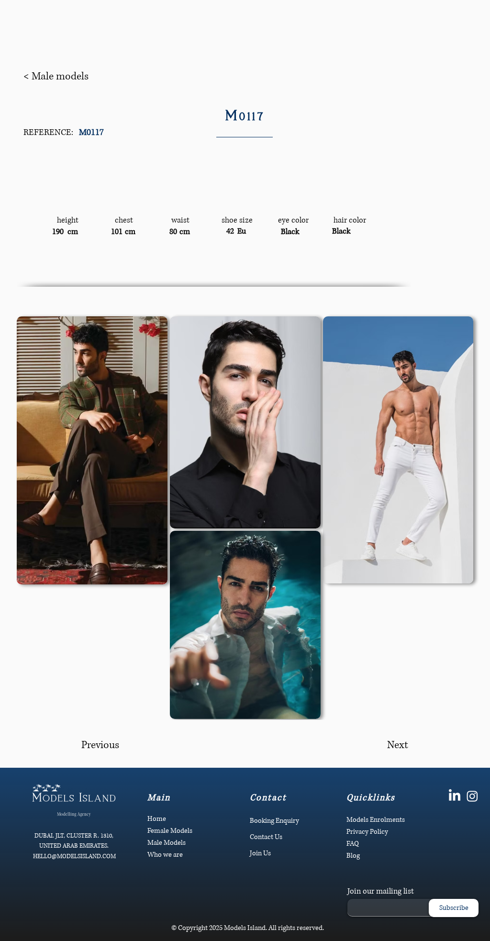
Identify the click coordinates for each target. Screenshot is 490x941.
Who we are (165, 854)
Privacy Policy (367, 831)
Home (156, 818)
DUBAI (43, 836)
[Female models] (472, 796)
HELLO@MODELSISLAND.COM (74, 856)
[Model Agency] (454, 796)
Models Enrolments (375, 819)
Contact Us (266, 836)
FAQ (352, 843)
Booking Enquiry (274, 820)
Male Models (166, 842)
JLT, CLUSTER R (77, 836)
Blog (353, 855)
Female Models (169, 830)
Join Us (260, 853)
